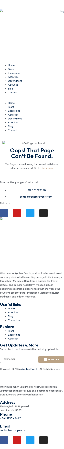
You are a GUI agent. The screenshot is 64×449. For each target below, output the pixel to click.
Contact (12, 92)
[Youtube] (17, 213)
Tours (11, 69)
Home (11, 65)
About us (13, 84)
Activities (13, 76)
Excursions (14, 73)
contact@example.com (13, 430)
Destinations (15, 80)
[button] (32, 99)
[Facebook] (4, 213)
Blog (10, 88)
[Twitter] (30, 213)
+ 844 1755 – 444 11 (10, 418)
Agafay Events (29, 369)
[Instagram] (43, 213)
